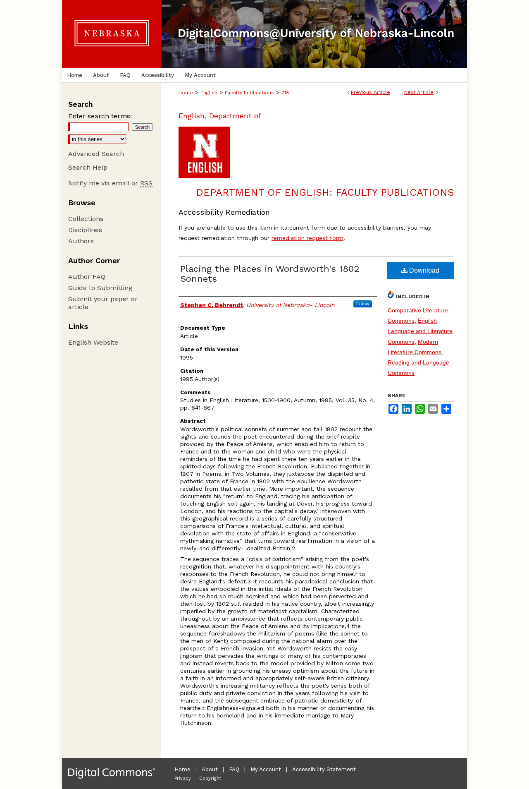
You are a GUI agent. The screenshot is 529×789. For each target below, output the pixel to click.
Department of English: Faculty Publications (325, 192)
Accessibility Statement (324, 769)
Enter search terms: (100, 116)
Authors (81, 241)
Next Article (419, 92)
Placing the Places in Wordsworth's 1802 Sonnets (269, 274)
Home (186, 93)
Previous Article (370, 92)
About (210, 769)
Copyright (210, 778)
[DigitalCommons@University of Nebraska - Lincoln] (264, 34)
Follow (362, 303)
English (208, 93)
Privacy (182, 778)
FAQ (234, 769)
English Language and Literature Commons (420, 331)
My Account (265, 769)
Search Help (87, 167)
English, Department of (220, 115)
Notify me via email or (110, 183)
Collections (85, 219)
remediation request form (307, 238)
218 (285, 93)
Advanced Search (96, 154)
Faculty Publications (249, 93)
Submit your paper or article (103, 303)
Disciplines (85, 230)
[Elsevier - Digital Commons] (111, 773)
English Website (93, 342)
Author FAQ (86, 277)
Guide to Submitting (100, 288)
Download (423, 270)
